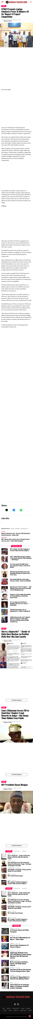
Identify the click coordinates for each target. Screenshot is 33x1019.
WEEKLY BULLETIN (15, 1008)
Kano (12, 528)
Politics (5, 1010)
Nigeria (18, 528)
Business (28, 1008)
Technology (24, 528)
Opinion (22, 1008)
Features (9, 1008)
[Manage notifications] (29, 1016)
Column (30, 1010)
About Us (16, 1010)
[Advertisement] (16, 70)
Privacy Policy (23, 1010)
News (4, 1008)
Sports (10, 1010)
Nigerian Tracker (8, 21)
